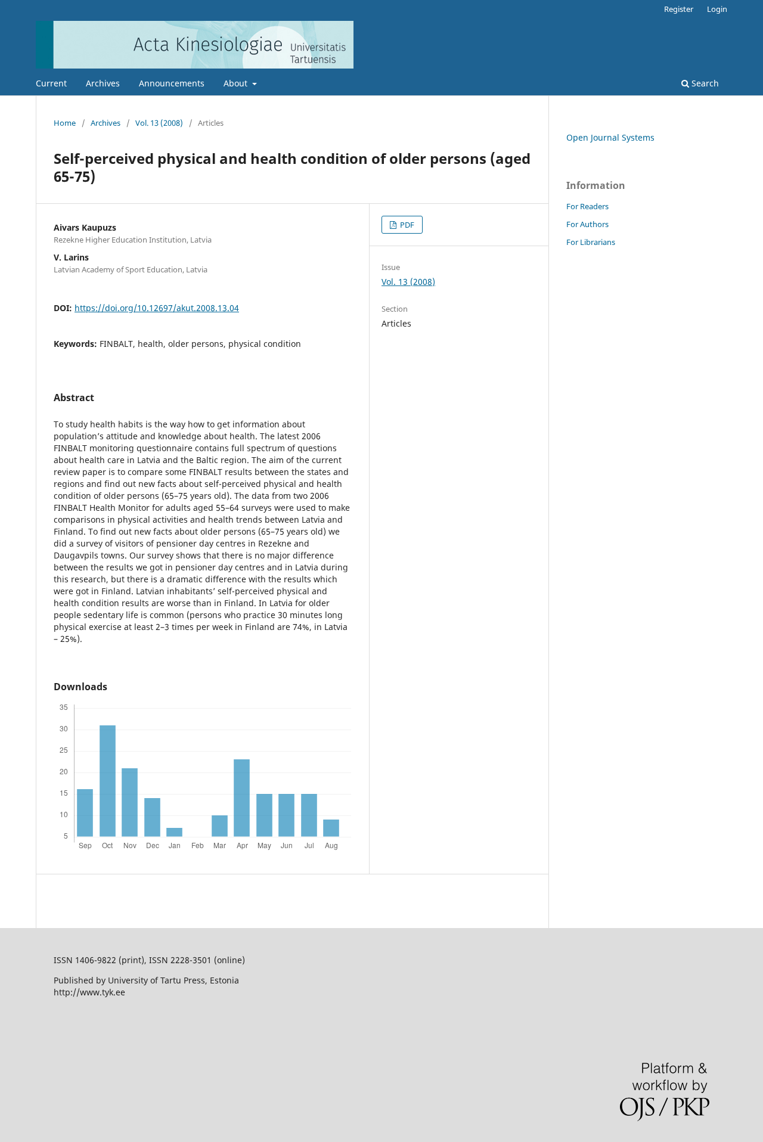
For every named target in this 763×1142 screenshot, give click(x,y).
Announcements (171, 83)
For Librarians (590, 242)
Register (678, 9)
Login (717, 9)
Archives (103, 83)
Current (51, 83)
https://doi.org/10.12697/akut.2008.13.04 (157, 308)
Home (65, 122)
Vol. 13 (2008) (159, 122)
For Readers (587, 206)
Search (704, 83)
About (237, 83)
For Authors (587, 224)
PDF (406, 224)
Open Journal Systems (610, 137)
